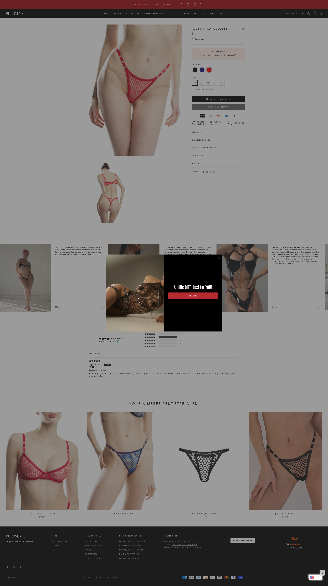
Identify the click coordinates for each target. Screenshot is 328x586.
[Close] (219, 258)
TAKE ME (193, 295)
